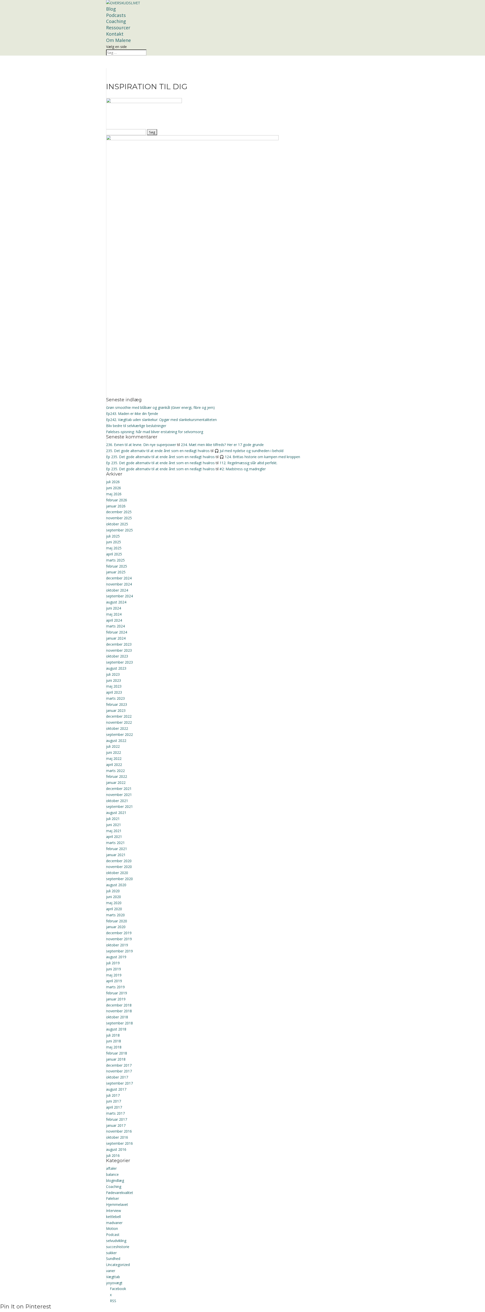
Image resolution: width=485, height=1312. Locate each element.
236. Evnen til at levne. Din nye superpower (141, 444)
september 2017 (119, 1083)
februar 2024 (116, 632)
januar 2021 (116, 854)
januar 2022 (116, 782)
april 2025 (114, 554)
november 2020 (119, 866)
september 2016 (119, 1143)
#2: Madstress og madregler (243, 468)
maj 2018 (114, 1047)
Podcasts (116, 15)
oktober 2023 (117, 656)
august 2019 (116, 956)
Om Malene (118, 40)
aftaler (111, 1168)
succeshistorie (117, 1246)
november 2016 (119, 1131)
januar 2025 (116, 572)
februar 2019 (116, 993)
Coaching (116, 21)
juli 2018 (113, 1035)
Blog (111, 9)
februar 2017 (116, 1119)
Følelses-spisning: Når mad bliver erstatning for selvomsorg (154, 431)
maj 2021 (114, 830)
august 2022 (116, 740)
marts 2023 (115, 698)
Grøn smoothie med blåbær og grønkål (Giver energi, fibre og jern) (160, 407)
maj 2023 (114, 686)
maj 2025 (114, 548)
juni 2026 (113, 487)
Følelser (112, 1198)
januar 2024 (116, 638)
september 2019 (119, 951)
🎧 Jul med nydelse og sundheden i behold (248, 450)
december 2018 (119, 1005)
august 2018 (116, 1029)
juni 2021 (113, 824)
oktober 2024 (117, 590)
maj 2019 (114, 975)
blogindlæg (115, 1180)
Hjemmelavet (117, 1204)
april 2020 (114, 908)
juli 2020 (113, 890)
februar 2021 (116, 848)
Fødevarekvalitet (119, 1192)
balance (112, 1174)
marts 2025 (115, 560)
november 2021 (119, 794)
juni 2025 (113, 542)
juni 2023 (113, 680)
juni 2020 (113, 896)
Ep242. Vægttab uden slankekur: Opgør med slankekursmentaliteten (161, 419)
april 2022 (114, 764)
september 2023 (119, 662)
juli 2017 (113, 1095)
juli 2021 (113, 818)
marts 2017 (115, 1113)
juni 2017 (113, 1101)
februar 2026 (116, 500)
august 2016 (116, 1149)
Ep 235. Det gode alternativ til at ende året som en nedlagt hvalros (160, 456)
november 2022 (119, 722)
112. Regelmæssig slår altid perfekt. (248, 462)
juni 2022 (113, 752)
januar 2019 (116, 999)
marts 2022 (115, 770)
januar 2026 (116, 506)
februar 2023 (116, 704)
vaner (110, 1270)
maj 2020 (114, 902)
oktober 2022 (117, 728)
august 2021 (116, 812)
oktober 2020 (117, 872)
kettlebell (113, 1216)
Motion (112, 1228)
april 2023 (114, 692)
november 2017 (119, 1071)
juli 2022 (113, 746)
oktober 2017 (117, 1077)
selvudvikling (116, 1240)
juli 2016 (113, 1155)
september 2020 (119, 878)
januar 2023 (116, 710)
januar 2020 (116, 926)
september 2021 (119, 806)
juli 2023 (113, 674)
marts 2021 (115, 842)
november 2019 (119, 938)
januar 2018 (116, 1059)
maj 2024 (114, 614)
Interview (113, 1210)
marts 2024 (115, 626)
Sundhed (113, 1258)
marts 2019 (115, 987)
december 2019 (119, 932)
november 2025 (119, 518)
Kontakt (115, 34)
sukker (111, 1252)
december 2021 (119, 788)
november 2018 (119, 1011)
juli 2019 (113, 962)
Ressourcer (118, 28)
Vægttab (113, 1276)
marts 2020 (115, 914)
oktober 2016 (117, 1137)
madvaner (114, 1222)
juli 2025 (113, 536)
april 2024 (114, 620)
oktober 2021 (117, 800)
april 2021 (114, 836)
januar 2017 (116, 1125)
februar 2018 (116, 1053)
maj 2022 (114, 758)
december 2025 (119, 511)
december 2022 (119, 716)
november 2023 (119, 650)
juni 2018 (113, 1041)
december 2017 (119, 1065)
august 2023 (116, 668)
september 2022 (119, 734)
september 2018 (119, 1023)
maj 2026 (114, 493)
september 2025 (119, 530)
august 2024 (116, 602)
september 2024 (119, 596)
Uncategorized (118, 1264)
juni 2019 (113, 969)
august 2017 (116, 1089)
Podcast (112, 1234)
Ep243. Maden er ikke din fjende (132, 413)
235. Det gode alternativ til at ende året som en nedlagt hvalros (158, 450)
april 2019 (114, 980)
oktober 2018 (117, 1017)
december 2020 (119, 860)
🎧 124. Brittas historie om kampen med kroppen (260, 456)
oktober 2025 (117, 524)
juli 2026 (113, 481)
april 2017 (114, 1107)
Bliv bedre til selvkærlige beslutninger (136, 425)
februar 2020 (116, 921)
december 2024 (119, 578)
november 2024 (119, 584)
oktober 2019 (117, 945)
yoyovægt (114, 1282)
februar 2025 (116, 566)
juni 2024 (113, 608)
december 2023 (119, 644)
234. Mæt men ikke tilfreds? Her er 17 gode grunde (222, 444)
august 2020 (116, 884)
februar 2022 (116, 776)
